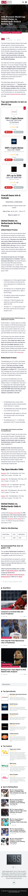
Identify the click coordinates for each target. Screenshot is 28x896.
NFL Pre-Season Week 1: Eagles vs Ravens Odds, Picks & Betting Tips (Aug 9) (18, 811)
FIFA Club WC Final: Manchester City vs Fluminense (12, 642)
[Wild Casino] (5, 770)
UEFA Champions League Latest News (10, 666)
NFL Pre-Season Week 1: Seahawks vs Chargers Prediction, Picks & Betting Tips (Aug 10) (17, 802)
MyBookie (3, 484)
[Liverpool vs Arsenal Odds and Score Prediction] (14, 600)
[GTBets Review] (5, 740)
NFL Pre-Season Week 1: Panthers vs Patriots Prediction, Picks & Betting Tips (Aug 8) (17, 841)
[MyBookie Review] (5, 730)
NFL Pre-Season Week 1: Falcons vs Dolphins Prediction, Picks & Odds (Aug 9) (18, 821)
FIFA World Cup (6, 32)
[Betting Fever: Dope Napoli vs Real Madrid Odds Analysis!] (14, 658)
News (6, 26)
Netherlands (15, 581)
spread (19, 518)
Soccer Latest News (13, 26)
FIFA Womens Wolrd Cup (8, 581)
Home (2, 26)
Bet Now (9, 132)
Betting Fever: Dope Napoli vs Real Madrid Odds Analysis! (13, 671)
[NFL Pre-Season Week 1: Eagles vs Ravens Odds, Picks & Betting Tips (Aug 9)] (5, 815)
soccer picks (20, 352)
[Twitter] (14, 882)
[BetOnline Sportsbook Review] (14, 114)
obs (9, 38)
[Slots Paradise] (5, 781)
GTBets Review (14, 733)
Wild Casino (13, 763)
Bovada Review (14, 714)
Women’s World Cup (15, 94)
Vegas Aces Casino (15, 749)
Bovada (3, 479)
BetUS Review (14, 704)
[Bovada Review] (14, 172)
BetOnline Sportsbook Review (18, 694)
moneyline (10, 518)
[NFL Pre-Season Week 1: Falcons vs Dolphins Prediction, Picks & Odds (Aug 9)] (5, 825)
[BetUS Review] (14, 144)
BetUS (2, 490)
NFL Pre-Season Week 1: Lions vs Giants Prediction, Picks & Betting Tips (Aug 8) (18, 830)
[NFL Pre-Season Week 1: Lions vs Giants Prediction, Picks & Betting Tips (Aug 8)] (5, 835)
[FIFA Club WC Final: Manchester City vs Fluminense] (14, 629)
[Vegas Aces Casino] (5, 755)
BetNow (3, 496)
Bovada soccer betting (15, 513)
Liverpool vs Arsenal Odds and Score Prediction (12, 613)
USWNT (20, 581)
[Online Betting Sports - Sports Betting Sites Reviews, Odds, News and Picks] (6, 2)
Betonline (3, 473)
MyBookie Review (15, 723)
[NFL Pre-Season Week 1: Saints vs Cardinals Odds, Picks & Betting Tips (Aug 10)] (5, 796)
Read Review (19, 132)
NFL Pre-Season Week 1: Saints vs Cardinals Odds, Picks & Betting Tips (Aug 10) (18, 791)
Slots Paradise (14, 774)
